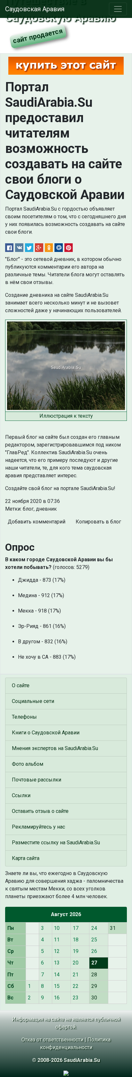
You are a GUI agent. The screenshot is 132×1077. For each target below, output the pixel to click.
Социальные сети (33, 701)
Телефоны (24, 717)
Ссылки (21, 795)
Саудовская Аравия (34, 9)
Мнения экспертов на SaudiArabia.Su (55, 748)
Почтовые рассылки (36, 780)
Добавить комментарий (36, 522)
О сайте (20, 685)
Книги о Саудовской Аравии (45, 733)
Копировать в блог (98, 522)
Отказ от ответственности (52, 1040)
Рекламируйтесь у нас (38, 827)
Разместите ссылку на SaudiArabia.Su (56, 842)
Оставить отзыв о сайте (40, 811)
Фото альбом (27, 764)
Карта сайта (25, 858)
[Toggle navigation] (118, 9)
